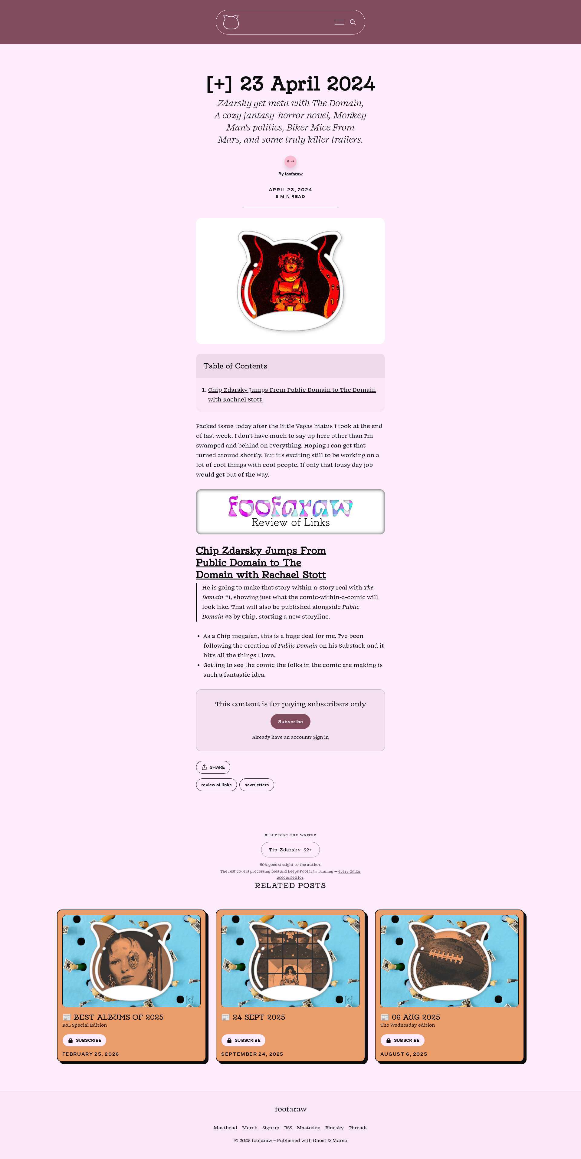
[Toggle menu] (339, 22)
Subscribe (290, 721)
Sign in (321, 737)
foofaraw (294, 174)
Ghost (320, 1141)
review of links (216, 785)
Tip (290, 850)
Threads (358, 1128)
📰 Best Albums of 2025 (112, 1017)
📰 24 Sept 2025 (253, 1017)
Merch (250, 1128)
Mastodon (308, 1128)
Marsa (339, 1141)
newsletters (257, 785)
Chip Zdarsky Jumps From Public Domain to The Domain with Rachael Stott (261, 562)
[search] (353, 22)
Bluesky (334, 1128)
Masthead (225, 1128)
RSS (288, 1128)
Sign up (270, 1128)
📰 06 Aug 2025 (410, 1017)
